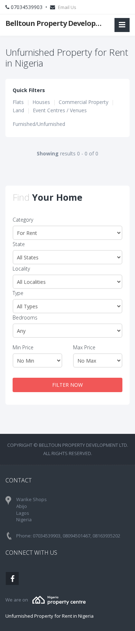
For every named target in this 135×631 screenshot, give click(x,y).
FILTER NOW (67, 384)
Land (18, 110)
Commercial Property (83, 102)
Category (23, 219)
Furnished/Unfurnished (39, 124)
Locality (21, 268)
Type (18, 293)
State (19, 244)
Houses (41, 102)
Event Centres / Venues (60, 110)
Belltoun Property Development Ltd (56, 23)
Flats (18, 102)
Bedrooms (25, 317)
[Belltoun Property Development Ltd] (59, 599)
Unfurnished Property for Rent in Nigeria (49, 616)
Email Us (67, 7)
